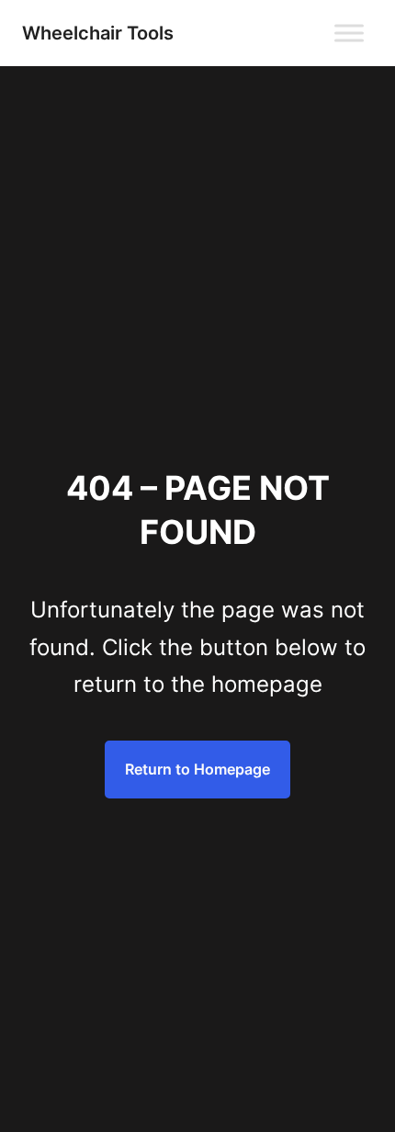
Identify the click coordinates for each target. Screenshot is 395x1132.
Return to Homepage (197, 769)
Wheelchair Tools (98, 33)
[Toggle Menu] (349, 32)
